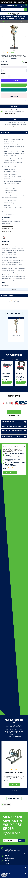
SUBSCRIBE (21, 840)
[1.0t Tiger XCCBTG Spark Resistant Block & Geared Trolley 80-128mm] (13, 50)
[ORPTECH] (7, 403)
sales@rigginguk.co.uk (9, 858)
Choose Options (6, 382)
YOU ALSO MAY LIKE (14, 355)
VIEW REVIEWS (14, 784)
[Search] (25, 9)
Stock (24, 62)
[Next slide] (25, 36)
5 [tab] (16, 810)
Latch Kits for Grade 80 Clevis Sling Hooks (6, 375)
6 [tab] (18, 810)
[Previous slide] (2, 36)
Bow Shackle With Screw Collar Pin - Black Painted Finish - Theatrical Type (20, 375)
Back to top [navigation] (14, 289)
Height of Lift (4, 64)
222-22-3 (25, 21)
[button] (5, 53)
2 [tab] (13, 390)
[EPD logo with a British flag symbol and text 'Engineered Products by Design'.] (21, 403)
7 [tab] (20, 810)
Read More (13, 58)
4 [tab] (17, 390)
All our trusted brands (14, 412)
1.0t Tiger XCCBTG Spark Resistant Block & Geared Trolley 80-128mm (15, 336)
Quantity (3, 73)
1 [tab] (11, 390)
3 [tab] (15, 390)
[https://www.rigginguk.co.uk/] (11, 5)
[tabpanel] (16, 329)
